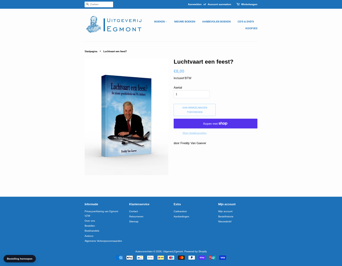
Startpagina (91, 51)
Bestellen (90, 225)
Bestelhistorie (225, 216)
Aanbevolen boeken (216, 21)
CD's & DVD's (246, 21)
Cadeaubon (180, 211)
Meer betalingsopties (195, 133)
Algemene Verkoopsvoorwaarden (103, 240)
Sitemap (133, 221)
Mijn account (225, 211)
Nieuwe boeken (184, 21)
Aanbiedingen (181, 216)
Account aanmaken (219, 4)
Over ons (90, 220)
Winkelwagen (249, 4)
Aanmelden (195, 4)
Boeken (159, 21)
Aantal (178, 87)
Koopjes (251, 28)
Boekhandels (92, 230)
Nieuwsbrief (224, 221)
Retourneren (136, 216)
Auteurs (89, 235)
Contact (133, 211)
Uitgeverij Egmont (173, 251)
